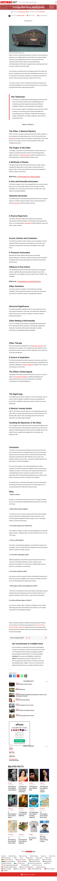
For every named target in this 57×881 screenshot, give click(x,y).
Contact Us (43, 856)
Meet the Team (23, 856)
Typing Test (12, 756)
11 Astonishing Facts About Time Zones (12, 840)
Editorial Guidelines (43, 15)
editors (14, 658)
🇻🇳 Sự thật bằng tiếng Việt (35, 869)
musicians (27, 223)
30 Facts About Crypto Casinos (24, 684)
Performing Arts (28, 21)
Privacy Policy (29, 858)
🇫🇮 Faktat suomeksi (6, 863)
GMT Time (11, 752)
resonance (17, 203)
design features (25, 155)
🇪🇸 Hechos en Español (34, 859)
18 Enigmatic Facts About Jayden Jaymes (44, 789)
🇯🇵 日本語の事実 (25, 865)
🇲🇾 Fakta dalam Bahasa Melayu (9, 867)
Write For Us (52, 856)
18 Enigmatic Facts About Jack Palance (12, 788)
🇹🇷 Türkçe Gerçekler (50, 869)
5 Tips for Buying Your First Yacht (24, 705)
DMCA (15, 858)
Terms (21, 858)
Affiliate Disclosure (6, 858)
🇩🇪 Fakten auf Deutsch (7, 859)
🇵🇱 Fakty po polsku (41, 867)
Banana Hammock (20, 689)
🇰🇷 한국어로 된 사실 (37, 865)
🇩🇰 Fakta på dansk (22, 861)
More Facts (48, 858)
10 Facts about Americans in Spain (25, 715)
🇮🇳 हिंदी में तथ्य (47, 863)
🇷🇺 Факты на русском (19, 869)
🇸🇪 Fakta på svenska (35, 861)
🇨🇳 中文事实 (4, 870)
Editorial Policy (12, 856)
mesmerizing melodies (20, 376)
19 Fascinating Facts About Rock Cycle (44, 814)
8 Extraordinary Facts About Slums (12, 814)
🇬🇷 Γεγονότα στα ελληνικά (34, 863)
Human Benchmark (14, 760)
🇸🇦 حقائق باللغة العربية (19, 863)
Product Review (34, 856)
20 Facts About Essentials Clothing (25, 710)
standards (15, 656)
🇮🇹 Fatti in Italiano (46, 859)
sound (11, 138)
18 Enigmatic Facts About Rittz (33, 788)
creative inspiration (28, 364)
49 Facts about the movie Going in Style (44, 838)
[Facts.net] (8, 2)
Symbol (11, 749)
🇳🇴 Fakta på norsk (47, 861)
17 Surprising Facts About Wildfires (23, 813)
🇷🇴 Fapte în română (6, 869)
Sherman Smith (20, 15)
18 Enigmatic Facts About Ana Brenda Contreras (23, 789)
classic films (40, 625)
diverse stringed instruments (16, 627)
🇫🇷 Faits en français (21, 859)
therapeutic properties (37, 346)
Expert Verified (31, 15)
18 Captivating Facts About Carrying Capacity (33, 814)
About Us (3, 856)
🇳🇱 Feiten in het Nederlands (26, 867)
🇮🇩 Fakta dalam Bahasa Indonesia (9, 865)
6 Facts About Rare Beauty (23, 700)
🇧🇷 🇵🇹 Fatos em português (8, 861)
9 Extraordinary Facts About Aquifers (23, 840)
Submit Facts (39, 858)
